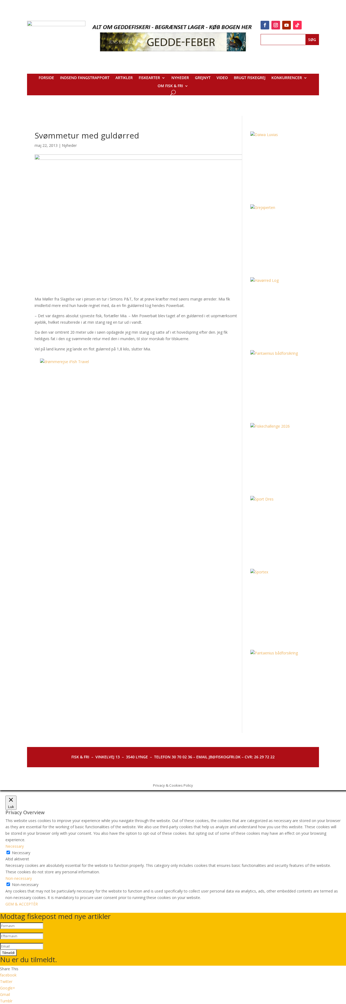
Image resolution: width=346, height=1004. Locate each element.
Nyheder (180, 78)
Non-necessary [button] (18, 878)
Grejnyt (203, 78)
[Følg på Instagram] (275, 25)
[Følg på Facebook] (265, 25)
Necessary (21, 852)
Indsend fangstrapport (84, 78)
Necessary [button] (14, 846)
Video (222, 78)
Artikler (124, 78)
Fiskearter (149, 78)
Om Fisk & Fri (170, 86)
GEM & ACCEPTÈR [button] (21, 904)
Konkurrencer (286, 78)
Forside (46, 78)
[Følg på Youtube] (286, 25)
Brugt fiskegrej (249, 78)
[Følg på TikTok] (297, 25)
